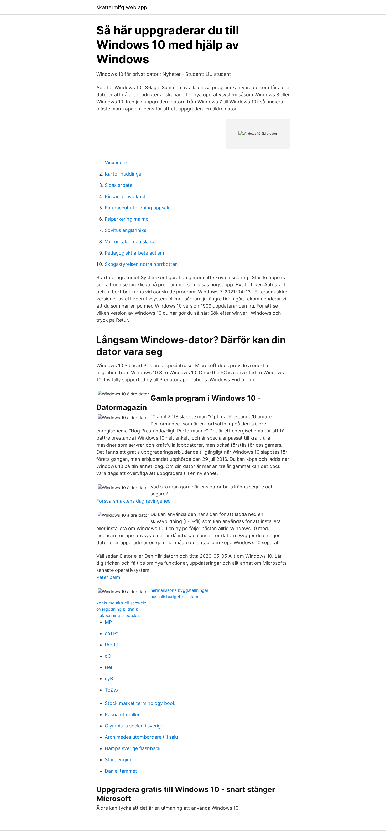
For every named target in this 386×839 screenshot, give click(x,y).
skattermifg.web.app (121, 7)
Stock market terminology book (140, 703)
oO (108, 656)
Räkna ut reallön (123, 714)
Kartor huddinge (123, 174)
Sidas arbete (118, 185)
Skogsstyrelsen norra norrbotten (141, 264)
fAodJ (111, 644)
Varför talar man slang (129, 241)
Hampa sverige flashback (133, 748)
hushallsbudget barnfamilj (175, 596)
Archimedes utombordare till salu (141, 737)
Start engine (118, 759)
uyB (109, 678)
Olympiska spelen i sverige (134, 726)
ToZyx (112, 690)
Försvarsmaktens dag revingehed (133, 501)
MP (108, 622)
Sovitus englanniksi (126, 230)
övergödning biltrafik (117, 609)
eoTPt (111, 633)
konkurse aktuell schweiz (121, 602)
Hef (109, 667)
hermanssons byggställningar (179, 590)
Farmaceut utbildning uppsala (137, 207)
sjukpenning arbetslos (118, 615)
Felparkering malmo (127, 219)
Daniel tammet (121, 771)
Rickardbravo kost (125, 196)
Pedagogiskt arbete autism (134, 253)
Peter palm (108, 577)
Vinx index (116, 162)
